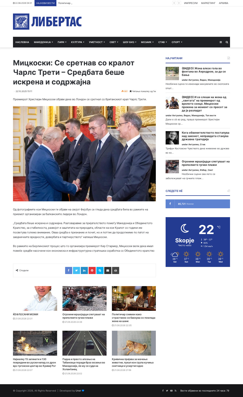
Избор (203, 170)
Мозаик (146, 42)
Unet (78, 390)
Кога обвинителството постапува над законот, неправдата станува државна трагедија (205, 136)
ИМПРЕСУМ (191, 3)
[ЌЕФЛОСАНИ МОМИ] (35, 298)
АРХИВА (223, 3)
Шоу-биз (128, 42)
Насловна (22, 42)
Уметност (96, 42)
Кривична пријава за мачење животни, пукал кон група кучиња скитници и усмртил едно (133, 362)
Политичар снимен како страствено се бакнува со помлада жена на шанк (101, 3)
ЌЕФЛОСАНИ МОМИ (25, 314)
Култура (76, 42)
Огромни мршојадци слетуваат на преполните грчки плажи (206, 163)
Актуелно (193, 80)
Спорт (176, 42)
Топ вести (210, 115)
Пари (61, 42)
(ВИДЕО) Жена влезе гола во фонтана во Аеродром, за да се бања (204, 72)
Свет (113, 42)
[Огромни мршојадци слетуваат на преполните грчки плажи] (84, 298)
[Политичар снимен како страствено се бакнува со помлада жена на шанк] (134, 298)
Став (161, 42)
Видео (203, 80)
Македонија (42, 42)
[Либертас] (47, 22)
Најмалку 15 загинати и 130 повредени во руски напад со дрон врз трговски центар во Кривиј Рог (34, 362)
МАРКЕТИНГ (208, 3)
